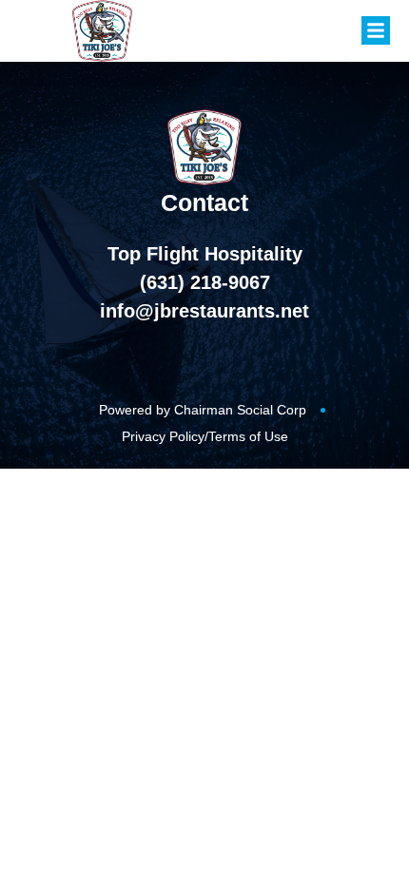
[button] (375, 30)
